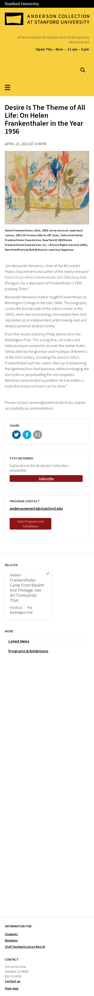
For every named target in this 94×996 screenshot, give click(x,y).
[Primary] (13, 87)
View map (12, 988)
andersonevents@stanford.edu (36, 508)
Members (11, 940)
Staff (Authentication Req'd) (25, 947)
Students (11, 934)
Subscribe (46, 478)
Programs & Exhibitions (28, 651)
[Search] (83, 70)
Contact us (12, 981)
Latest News (18, 641)
